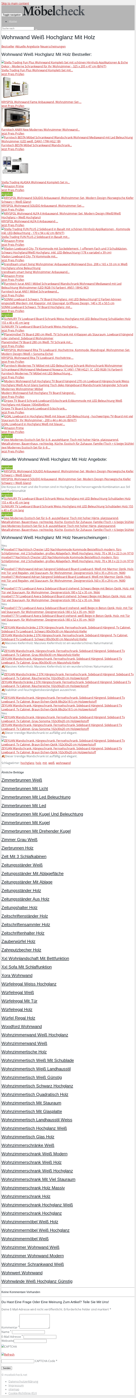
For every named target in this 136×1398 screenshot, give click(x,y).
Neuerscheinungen (53, 46)
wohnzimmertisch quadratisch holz (34, 1094)
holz (38, 763)
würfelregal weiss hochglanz (28, 984)
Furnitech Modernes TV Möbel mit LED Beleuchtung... (36, 373)
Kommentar (10, 1327)
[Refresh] (8, 1355)
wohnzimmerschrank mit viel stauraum (38, 1179)
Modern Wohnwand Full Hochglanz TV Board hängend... (38, 393)
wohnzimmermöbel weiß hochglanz (35, 1230)
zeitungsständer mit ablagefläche (32, 873)
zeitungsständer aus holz (25, 899)
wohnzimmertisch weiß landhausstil (36, 1068)
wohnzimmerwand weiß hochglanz (34, 1034)
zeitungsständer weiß (22, 865)
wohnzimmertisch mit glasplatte (31, 1111)
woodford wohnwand (21, 1026)
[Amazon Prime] (12, 186)
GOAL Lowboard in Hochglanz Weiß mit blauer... (33, 424)
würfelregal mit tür (19, 1001)
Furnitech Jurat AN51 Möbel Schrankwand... (30, 291)
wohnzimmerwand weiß (24, 1043)
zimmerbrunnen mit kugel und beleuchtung (42, 814)
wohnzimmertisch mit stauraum (31, 1102)
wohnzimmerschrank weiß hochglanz (37, 1170)
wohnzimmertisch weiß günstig (31, 1077)
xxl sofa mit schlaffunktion (26, 967)
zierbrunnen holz (17, 848)
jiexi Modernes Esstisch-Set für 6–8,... (25, 447)
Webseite (7, 1341)
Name (6, 1332)
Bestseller (8, 46)
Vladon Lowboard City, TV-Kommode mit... (29, 256)
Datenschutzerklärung (23, 1381)
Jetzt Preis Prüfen (12, 74)
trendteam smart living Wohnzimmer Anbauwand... (35, 272)
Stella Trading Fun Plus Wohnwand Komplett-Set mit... (37, 70)
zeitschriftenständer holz (24, 916)
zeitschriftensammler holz (25, 924)
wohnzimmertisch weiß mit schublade (37, 1060)
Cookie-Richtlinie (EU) (22, 1393)
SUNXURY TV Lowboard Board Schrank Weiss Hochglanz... (39, 327)
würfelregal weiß (17, 992)
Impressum (16, 1385)
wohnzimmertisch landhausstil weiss (36, 1119)
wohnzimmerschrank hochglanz (31, 1213)
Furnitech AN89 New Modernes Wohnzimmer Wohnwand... (40, 130)
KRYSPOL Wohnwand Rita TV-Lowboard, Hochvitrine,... (37, 358)
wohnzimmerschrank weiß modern (34, 1153)
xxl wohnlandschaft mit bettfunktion (35, 958)
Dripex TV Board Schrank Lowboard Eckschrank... (34, 408)
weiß (51, 763)
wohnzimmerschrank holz (25, 1196)
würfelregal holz (16, 1009)
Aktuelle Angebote (27, 46)
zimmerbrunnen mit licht (24, 788)
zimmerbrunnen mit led (23, 805)
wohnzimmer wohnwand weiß (30, 1247)
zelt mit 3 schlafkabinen (23, 856)
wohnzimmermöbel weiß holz (29, 1221)
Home (13, 21)
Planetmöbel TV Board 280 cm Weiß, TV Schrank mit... (37, 342)
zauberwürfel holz (18, 941)
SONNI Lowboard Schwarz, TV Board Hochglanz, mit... (36, 307)
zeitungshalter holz (19, 907)
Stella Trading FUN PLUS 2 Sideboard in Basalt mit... (35, 237)
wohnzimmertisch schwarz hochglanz (37, 1085)
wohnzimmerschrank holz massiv (33, 1187)
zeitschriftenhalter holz (22, 933)
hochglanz (27, 763)
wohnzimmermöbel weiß (25, 1238)
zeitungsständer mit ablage (26, 882)
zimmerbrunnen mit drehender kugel (36, 831)
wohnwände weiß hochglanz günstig (36, 1281)
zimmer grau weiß (19, 839)
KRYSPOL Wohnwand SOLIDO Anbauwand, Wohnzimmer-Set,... (42, 206)
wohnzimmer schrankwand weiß (32, 1264)
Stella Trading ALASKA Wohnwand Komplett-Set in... (35, 182)
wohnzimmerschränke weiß (27, 1145)
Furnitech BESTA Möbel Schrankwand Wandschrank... (36, 145)
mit (44, 763)
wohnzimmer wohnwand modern (32, 1255)
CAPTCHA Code (45, 1361)
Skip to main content (15, 3)
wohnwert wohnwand (21, 1272)
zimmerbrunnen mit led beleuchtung (35, 797)
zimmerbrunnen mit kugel (25, 822)
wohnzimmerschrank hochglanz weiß (37, 1204)
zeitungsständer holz (21, 890)
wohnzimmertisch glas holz (27, 1136)
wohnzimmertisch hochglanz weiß (34, 1128)
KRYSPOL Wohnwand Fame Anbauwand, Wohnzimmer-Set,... (41, 102)
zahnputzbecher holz (21, 949)
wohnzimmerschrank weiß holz (31, 1162)
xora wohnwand (16, 975)
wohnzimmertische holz (24, 1051)
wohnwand (63, 763)
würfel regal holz (18, 1018)
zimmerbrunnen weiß (21, 780)
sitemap (13, 1389)
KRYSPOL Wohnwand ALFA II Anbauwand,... (29, 221)
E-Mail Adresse (12, 1337)
